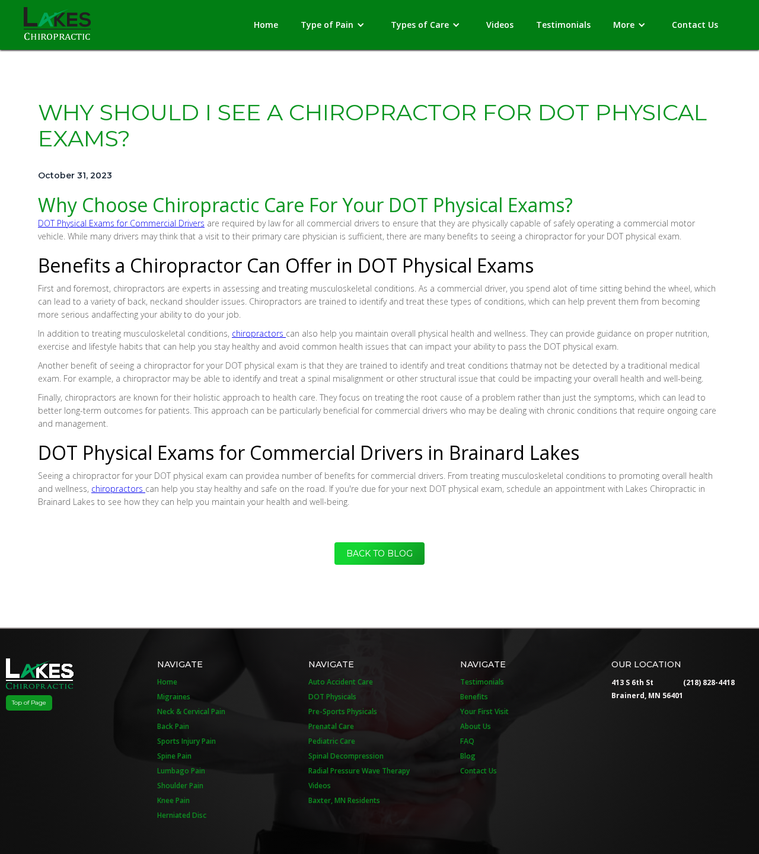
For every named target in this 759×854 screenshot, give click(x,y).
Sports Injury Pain (186, 741)
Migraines (173, 697)
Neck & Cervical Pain (191, 711)
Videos (500, 24)
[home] (57, 20)
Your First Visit (484, 711)
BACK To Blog (379, 553)
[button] (334, 25)
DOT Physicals (332, 697)
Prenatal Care (331, 726)
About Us (475, 726)
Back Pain (173, 726)
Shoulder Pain (180, 786)
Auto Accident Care (340, 682)
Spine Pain (174, 756)
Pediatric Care (331, 741)
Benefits (474, 697)
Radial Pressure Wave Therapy (359, 771)
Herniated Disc (181, 815)
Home (266, 24)
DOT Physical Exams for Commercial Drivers (121, 223)
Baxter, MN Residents (344, 800)
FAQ (467, 741)
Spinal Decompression (346, 756)
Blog (468, 756)
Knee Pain (173, 800)
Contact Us (695, 24)
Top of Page (29, 702)
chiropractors (259, 333)
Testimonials (563, 24)
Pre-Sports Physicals (342, 711)
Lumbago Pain (181, 771)
